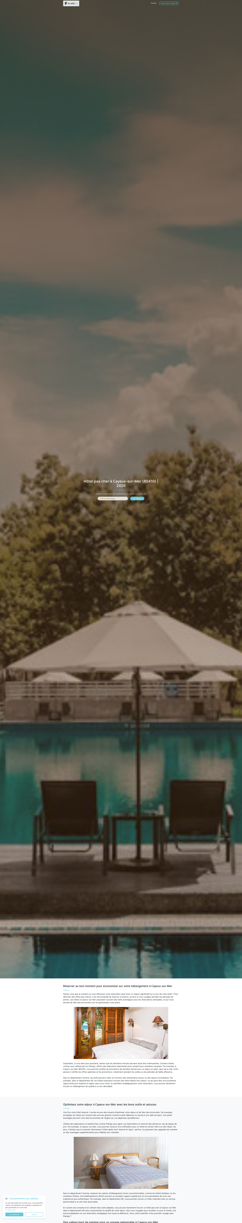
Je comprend (14, 1214)
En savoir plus (10, 1210)
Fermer (34, 1214)
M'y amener (137, 498)
